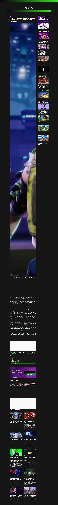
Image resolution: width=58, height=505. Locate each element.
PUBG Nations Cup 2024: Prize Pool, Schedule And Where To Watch (30, 496)
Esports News (19, 10)
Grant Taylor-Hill (40, 84)
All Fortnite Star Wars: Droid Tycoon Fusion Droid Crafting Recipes (43, 101)
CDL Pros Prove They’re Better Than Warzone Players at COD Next (30, 478)
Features (33, 10)
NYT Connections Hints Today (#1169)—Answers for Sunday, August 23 (43, 112)
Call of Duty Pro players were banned (24, 330)
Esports (16, 16)
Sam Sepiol (12, 16)
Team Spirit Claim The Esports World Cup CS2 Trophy (19, 389)
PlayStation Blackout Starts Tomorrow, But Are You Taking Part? (43, 75)
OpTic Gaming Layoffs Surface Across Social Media (30, 459)
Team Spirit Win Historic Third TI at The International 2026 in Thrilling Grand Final (26, 390)
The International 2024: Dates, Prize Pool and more (16, 441)
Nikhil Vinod (39, 121)
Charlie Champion (40, 50)
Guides (28, 10)
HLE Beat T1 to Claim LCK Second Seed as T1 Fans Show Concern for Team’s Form (33, 390)
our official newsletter (19, 355)
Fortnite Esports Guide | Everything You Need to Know (30, 441)
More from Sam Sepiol (15, 363)
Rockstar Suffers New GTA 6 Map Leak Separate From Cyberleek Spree (43, 86)
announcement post (15, 309)
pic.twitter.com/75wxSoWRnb (28, 305)
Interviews (24, 10)
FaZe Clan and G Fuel (27, 332)
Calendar (37, 10)
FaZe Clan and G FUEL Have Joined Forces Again (29, 421)
